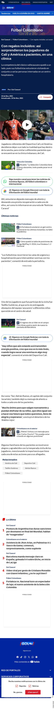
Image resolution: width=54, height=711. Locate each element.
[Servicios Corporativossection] (50, 677)
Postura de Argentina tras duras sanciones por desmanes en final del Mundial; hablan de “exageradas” (28, 531)
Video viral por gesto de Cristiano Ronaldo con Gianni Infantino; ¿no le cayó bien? (28, 572)
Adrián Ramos (30, 468)
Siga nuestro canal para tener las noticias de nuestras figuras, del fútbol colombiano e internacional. (29, 181)
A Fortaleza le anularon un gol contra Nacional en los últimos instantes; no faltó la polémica (34, 229)
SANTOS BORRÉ (43, 14)
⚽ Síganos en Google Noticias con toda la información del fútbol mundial (29, 338)
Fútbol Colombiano (20, 40)
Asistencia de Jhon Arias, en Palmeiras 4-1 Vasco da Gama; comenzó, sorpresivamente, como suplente (28, 545)
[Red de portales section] (50, 670)
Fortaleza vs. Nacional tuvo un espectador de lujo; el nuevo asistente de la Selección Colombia (28, 584)
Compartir (47, 97)
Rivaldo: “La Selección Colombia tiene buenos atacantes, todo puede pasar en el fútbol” (34, 166)
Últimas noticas (13, 2)
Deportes (22, 686)
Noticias (35, 686)
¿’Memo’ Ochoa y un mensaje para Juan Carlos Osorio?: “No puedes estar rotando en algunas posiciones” (33, 433)
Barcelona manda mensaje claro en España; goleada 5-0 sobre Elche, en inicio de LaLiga (28, 559)
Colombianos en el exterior (27, 429)
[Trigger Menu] (3, 8)
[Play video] (27, 125)
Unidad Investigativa (40, 2)
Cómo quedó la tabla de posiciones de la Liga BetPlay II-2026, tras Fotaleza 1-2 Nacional (34, 243)
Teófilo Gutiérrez (11, 468)
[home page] (3, 2)
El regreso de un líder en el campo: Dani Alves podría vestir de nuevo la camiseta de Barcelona (33, 324)
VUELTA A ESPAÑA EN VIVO (23, 14)
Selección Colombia (24, 162)
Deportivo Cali (29, 463)
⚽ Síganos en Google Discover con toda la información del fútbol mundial (29, 191)
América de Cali (11, 463)
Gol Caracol (26, 2)
